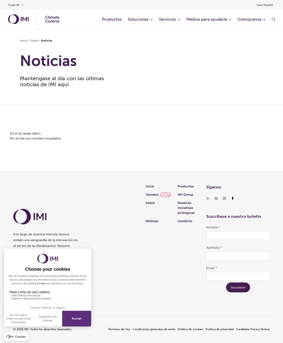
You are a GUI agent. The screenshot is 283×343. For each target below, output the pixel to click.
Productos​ (112, 19)
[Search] (273, 19)
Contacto (185, 221)
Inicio (23, 40)
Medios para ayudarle (206, 19)
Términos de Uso (119, 329)
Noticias (152, 221)
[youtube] (216, 198)
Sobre (150, 203)
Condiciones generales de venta (154, 329)
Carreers (152, 195)
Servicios (167, 19)
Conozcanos (249, 19)
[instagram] (224, 198)
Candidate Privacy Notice (253, 329)
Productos (186, 186)
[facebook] (232, 198)
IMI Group (185, 195)
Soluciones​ (138, 19)
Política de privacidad (220, 329)
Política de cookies (190, 329)
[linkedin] (207, 198)
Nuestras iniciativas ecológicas (186, 208)
